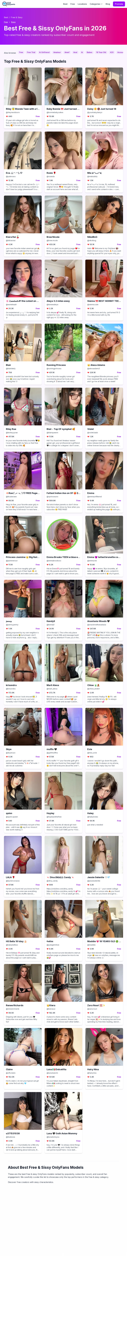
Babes (89, 52)
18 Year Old (101, 52)
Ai (82, 52)
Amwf (67, 52)
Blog (108, 4)
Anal (75, 52)
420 (111, 52)
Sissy (13, 22)
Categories (95, 4)
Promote (119, 4)
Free (72, 4)
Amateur (57, 52)
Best (65, 4)
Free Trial (31, 52)
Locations (82, 4)
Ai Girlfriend (44, 52)
